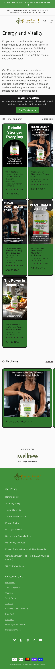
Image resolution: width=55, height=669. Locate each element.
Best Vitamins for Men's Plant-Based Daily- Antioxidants (14, 327)
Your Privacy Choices (15, 516)
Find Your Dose (27, 110)
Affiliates (9, 619)
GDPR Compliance (14, 566)
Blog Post (9, 614)
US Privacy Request (15, 542)
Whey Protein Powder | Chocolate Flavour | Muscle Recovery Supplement (14, 176)
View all (49, 361)
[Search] (45, 21)
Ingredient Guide (13, 630)
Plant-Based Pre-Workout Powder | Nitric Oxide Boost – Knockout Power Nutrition (14, 253)
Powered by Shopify (38, 664)
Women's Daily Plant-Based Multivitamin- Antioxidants (37, 251)
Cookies (9, 593)
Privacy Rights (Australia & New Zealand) (25, 549)
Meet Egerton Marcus (15, 624)
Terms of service (13, 510)
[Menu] (3, 21)
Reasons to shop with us (16, 609)
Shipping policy (13, 503)
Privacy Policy (12, 523)
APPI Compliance (13, 587)
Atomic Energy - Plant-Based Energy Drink (40, 174)
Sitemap (9, 603)
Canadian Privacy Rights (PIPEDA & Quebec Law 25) (27, 558)
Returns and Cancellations (18, 536)
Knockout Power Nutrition (23, 664)
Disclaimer (10, 582)
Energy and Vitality (17, 421)
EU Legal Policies (13, 529)
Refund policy (12, 497)
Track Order (10, 598)
